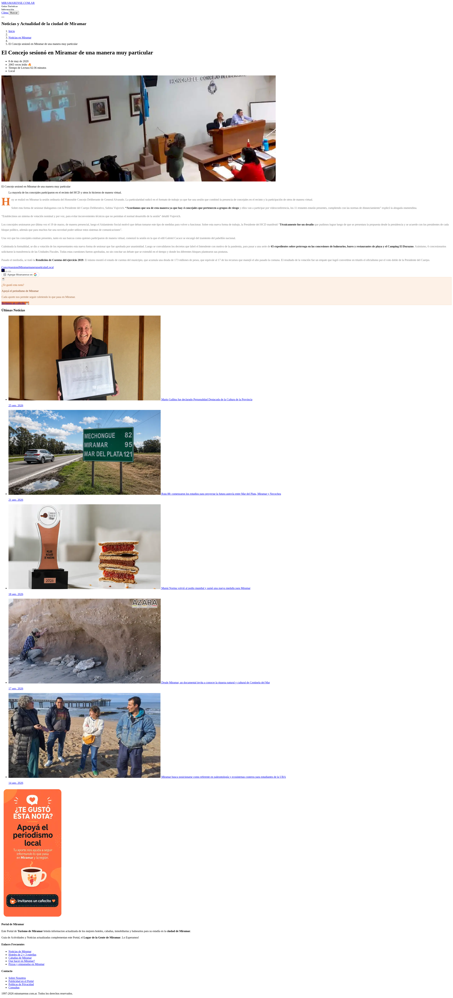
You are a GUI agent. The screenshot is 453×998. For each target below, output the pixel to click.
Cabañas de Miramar (20, 957)
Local (50, 267)
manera (33, 267)
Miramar (24, 267)
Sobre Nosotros (17, 977)
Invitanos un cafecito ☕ (15, 303)
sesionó (15, 267)
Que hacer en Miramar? (21, 960)
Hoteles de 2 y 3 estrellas (22, 954)
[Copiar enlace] (6, 271)
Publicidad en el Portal (21, 981)
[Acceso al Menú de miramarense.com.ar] (2, 17)
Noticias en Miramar (19, 37)
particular (42, 267)
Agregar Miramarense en (20, 274)
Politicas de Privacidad (21, 984)
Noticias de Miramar (19, 951)
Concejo (6, 267)
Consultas (13, 987)
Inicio (11, 31)
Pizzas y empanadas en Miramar (26, 964)
